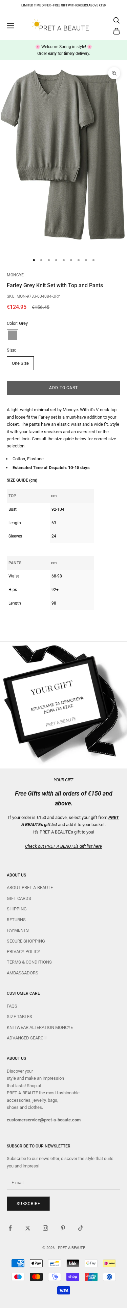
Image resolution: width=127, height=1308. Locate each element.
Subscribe (28, 1203)
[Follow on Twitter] (27, 1228)
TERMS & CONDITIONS (29, 962)
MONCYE (15, 275)
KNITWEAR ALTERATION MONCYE (40, 1027)
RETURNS (16, 919)
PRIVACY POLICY (23, 951)
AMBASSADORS (22, 972)
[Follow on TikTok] (80, 1228)
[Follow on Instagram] (45, 1228)
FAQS (12, 1006)
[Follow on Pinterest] (63, 1228)
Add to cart (63, 387)
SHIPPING (17, 908)
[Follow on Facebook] (10, 1228)
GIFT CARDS (19, 898)
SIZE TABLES (19, 1016)
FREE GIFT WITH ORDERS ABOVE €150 (79, 5)
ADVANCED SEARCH (26, 1037)
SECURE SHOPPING (26, 941)
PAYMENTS (18, 930)
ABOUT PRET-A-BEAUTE (30, 887)
